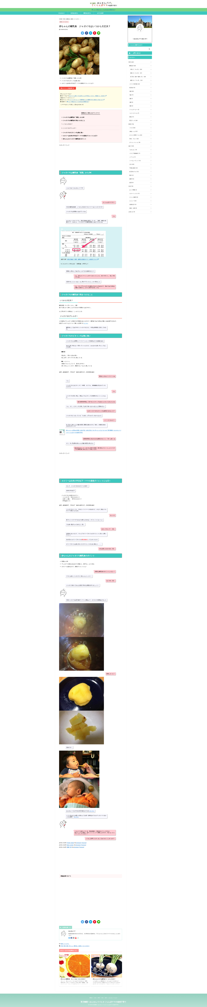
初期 (64, 946)
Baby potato (70, 845)
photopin (78, 843)
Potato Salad (70, 843)
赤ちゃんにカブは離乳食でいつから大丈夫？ (104, 979)
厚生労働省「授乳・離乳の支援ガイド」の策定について (82, 259)
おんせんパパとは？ (113, 997)
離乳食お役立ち (87, 13)
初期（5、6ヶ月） (65, 943)
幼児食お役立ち (74, 13)
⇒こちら (91, 811)
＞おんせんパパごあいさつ (140, 39)
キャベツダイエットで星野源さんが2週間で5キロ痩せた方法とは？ (86, 99)
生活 (95, 997)
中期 (62, 946)
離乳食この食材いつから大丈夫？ (82, 946)
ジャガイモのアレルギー (69, 128)
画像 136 (69, 847)
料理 (99, 997)
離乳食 (91, 997)
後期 (67, 946)
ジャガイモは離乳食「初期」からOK (73, 117)
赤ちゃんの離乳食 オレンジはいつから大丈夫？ (73, 979)
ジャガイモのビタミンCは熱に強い (73, 132)
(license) (84, 843)
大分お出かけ (61, 13)
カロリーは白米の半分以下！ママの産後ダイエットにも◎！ (80, 135)
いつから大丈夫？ (68, 124)
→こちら (85, 323)
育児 (102, 997)
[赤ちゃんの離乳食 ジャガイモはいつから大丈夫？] (90, 33)
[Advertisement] (90, 157)
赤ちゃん (71, 946)
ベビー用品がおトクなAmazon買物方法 (104, 9)
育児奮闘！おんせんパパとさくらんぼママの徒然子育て (103, 1002)
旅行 (106, 997)
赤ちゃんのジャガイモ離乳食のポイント (74, 139)
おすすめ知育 (100, 13)
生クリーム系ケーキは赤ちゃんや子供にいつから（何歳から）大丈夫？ (87, 95)
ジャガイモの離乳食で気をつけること (74, 120)
